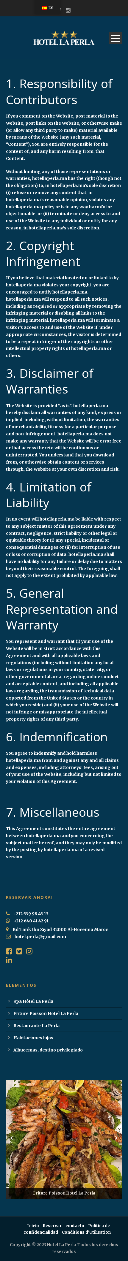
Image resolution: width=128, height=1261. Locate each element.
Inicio (33, 1225)
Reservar (52, 1225)
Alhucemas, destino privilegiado (48, 1050)
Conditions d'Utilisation (86, 1232)
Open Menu (115, 38)
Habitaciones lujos (33, 1037)
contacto (74, 1225)
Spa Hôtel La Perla (33, 1001)
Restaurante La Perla (36, 1025)
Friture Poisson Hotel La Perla (45, 1013)
